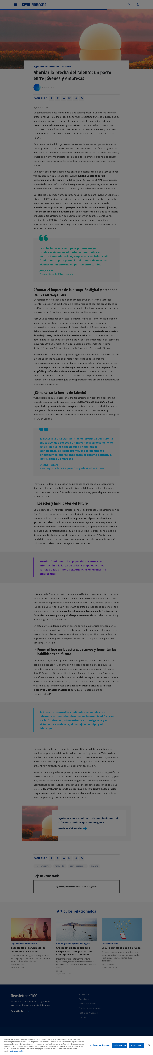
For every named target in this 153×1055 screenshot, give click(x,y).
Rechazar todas (119, 1045)
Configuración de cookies (100, 1045)
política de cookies (17, 1051)
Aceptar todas (136, 1045)
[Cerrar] (149, 1045)
